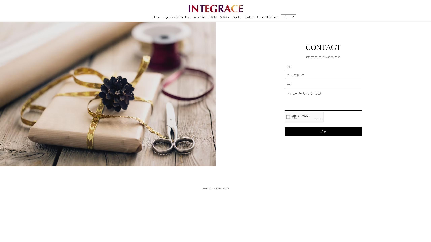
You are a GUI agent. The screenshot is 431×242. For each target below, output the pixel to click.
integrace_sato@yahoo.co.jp (323, 57)
